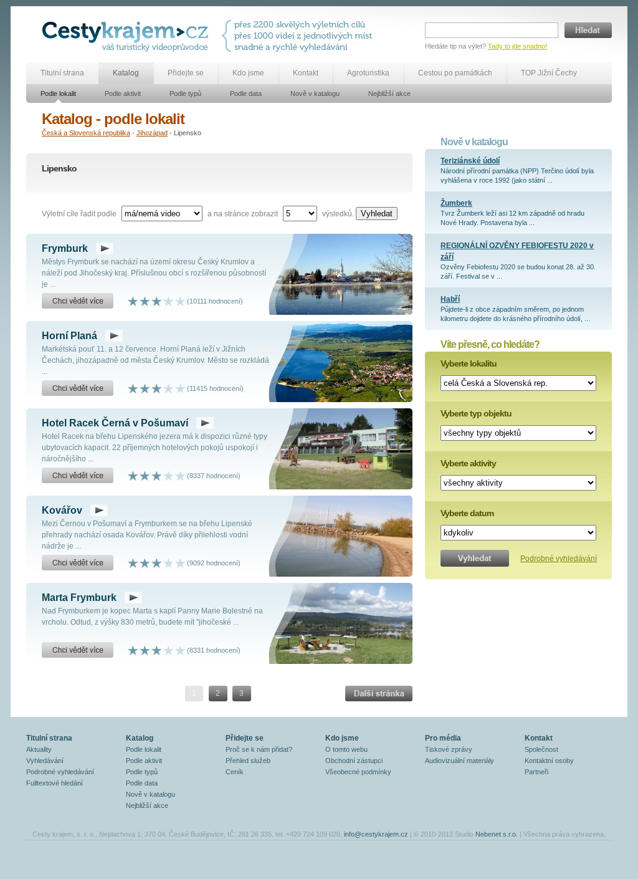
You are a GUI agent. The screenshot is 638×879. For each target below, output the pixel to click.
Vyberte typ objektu (476, 413)
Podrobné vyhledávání (558, 558)
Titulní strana (62, 73)
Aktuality (39, 749)
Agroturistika (368, 73)
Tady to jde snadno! (517, 46)
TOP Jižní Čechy (549, 73)
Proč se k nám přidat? (259, 749)
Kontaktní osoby (549, 760)
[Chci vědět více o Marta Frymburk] (77, 650)
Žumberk (456, 203)
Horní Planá (69, 335)
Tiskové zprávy (448, 749)
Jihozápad (152, 133)
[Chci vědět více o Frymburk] (77, 301)
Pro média (443, 738)
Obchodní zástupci (354, 760)
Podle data (246, 93)
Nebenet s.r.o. (496, 834)
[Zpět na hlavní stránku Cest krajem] (127, 36)
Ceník (235, 772)
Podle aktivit (123, 93)
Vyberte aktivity (468, 463)
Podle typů (185, 93)
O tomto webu (346, 749)
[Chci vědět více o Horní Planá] (77, 388)
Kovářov (62, 510)
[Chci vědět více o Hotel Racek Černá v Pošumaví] (77, 475)
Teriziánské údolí (470, 160)
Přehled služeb (248, 760)
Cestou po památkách (455, 73)
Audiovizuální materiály (459, 760)
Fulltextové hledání (54, 783)
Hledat (588, 30)
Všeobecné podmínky (358, 772)
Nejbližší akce (389, 93)
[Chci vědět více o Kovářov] (77, 563)
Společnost (541, 749)
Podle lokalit (58, 93)
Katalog (126, 73)
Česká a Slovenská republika (86, 133)
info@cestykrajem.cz (376, 834)
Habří (450, 299)
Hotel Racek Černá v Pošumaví (115, 423)
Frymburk (65, 248)
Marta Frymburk (79, 597)
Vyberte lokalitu (468, 363)
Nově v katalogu (315, 93)
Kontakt (305, 73)
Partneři (536, 772)
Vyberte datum (466, 513)
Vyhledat (377, 213)
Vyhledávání (45, 760)
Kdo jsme (248, 73)
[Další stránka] (378, 693)
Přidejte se (186, 73)
